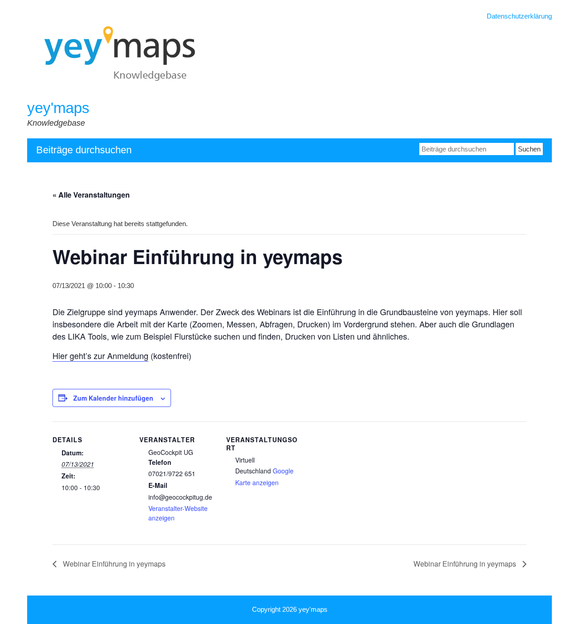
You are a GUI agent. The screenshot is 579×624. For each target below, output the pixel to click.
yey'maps (58, 107)
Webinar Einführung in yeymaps (113, 563)
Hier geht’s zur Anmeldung (100, 355)
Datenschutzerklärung (519, 16)
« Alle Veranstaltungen (91, 194)
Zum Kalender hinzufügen (113, 397)
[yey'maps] (132, 93)
